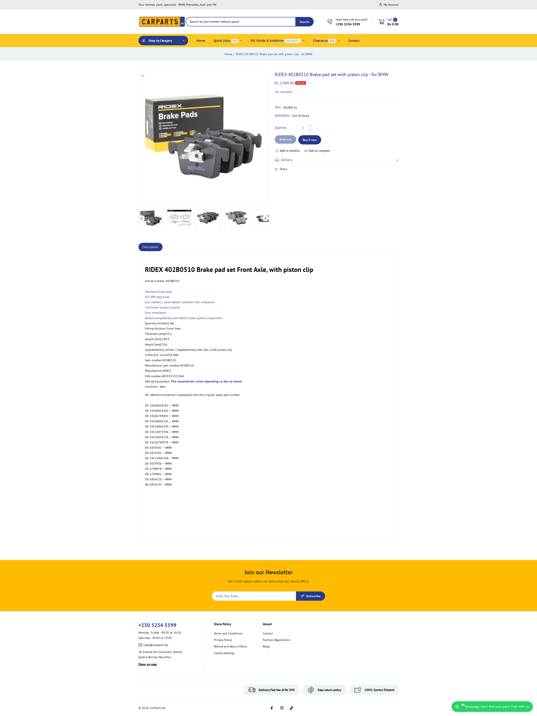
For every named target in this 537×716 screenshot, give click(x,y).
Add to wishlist (290, 151)
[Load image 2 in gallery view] (179, 218)
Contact (268, 633)
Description (150, 247)
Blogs (266, 646)
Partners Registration (277, 640)
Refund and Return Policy (230, 646)
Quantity (280, 128)
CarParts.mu (158, 708)
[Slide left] (141, 218)
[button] (337, 160)
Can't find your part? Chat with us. (493, 706)
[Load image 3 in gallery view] (208, 218)
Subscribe (313, 596)
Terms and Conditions (228, 633)
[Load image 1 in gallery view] (151, 218)
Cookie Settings (224, 653)
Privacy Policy (223, 640)
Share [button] (283, 169)
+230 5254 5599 (157, 625)
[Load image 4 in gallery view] (237, 218)
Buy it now (310, 140)
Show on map (147, 664)
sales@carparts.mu (155, 645)
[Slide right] (265, 218)
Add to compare (319, 151)
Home (228, 54)
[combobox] (240, 22)
